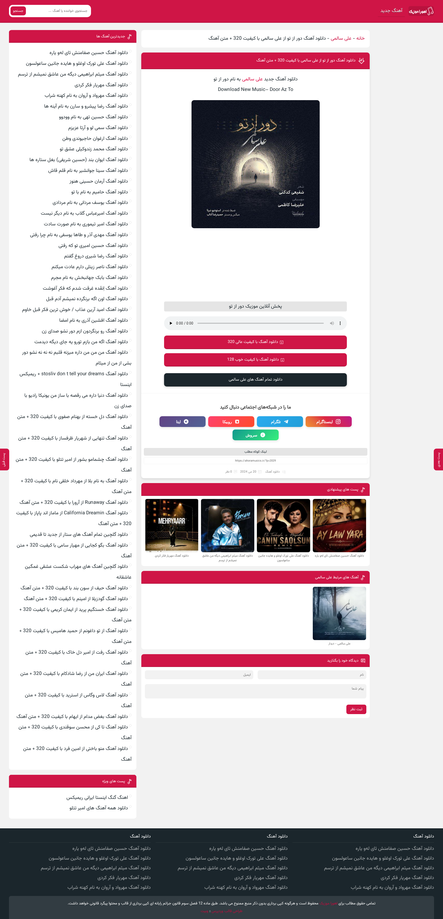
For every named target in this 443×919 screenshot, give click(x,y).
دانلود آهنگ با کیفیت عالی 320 (253, 342)
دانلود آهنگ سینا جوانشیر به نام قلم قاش (88, 170)
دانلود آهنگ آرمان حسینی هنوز (98, 181)
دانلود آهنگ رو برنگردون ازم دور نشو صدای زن (85, 331)
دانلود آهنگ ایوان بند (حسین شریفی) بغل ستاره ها (78, 160)
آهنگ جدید (391, 11)
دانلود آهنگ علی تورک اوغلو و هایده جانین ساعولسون (77, 63)
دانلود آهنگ (272, 471)
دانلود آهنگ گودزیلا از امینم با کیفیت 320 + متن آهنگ (76, 599)
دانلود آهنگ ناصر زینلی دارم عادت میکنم (90, 267)
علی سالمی (341, 38)
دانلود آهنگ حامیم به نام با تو (99, 192)
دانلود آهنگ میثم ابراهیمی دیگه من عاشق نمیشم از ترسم (73, 74)
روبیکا (227, 421)
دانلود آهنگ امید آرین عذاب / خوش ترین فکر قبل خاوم (75, 310)
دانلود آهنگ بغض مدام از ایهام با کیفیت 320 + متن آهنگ (72, 716)
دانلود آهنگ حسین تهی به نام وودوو (93, 117)
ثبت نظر (356, 709)
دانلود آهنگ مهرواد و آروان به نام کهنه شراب (86, 95)
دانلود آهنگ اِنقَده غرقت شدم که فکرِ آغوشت (85, 288)
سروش (251, 434)
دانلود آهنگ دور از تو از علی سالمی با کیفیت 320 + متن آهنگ (306, 60)
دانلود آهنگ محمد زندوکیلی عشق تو (94, 149)
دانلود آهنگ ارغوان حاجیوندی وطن (95, 138)
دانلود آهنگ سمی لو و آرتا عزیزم (98, 128)
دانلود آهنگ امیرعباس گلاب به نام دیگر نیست (84, 213)
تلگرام (276, 421)
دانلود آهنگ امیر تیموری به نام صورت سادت (86, 224)
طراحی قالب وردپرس (227, 911)
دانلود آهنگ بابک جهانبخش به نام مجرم (89, 277)
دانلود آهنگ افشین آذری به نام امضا (93, 320)
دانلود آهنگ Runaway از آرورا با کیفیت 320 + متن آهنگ (73, 502)
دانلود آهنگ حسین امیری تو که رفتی (93, 245)
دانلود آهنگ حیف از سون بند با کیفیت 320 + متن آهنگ (74, 588)
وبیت (204, 911)
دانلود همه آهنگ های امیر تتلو (98, 808)
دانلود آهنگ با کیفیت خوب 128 (253, 360)
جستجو (18, 11)
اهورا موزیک (328, 903)
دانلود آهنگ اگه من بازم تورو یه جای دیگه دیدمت (81, 342)
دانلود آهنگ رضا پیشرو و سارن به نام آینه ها (86, 106)
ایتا (178, 421)
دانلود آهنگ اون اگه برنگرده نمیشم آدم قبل (87, 299)
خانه (360, 38)
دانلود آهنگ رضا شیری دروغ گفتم (96, 256)
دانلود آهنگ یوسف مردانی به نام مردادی (90, 202)
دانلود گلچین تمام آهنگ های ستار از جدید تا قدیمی (79, 534)
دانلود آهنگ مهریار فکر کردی (101, 85)
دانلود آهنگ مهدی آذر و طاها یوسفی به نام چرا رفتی (79, 235)
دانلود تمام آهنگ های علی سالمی (256, 380)
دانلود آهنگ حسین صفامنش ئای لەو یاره (88, 53)
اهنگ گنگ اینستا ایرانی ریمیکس (97, 797)
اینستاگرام (324, 421)
